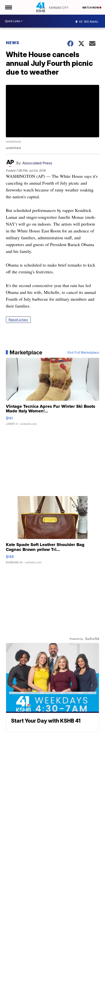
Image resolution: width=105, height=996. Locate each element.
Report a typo (18, 319)
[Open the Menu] (8, 7)
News (12, 42)
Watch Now (90, 7)
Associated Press (37, 163)
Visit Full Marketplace (83, 352)
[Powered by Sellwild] (92, 638)
